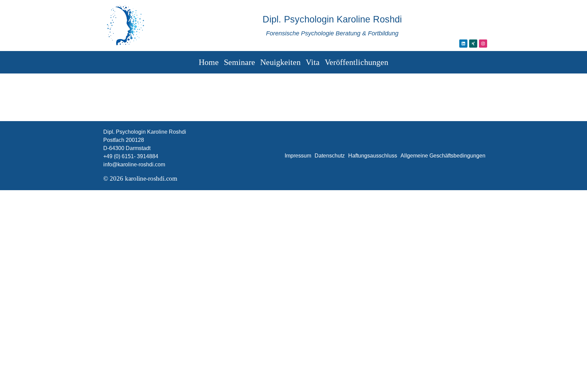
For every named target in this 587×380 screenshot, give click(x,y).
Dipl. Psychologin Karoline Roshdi (332, 19)
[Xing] (473, 43)
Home (209, 62)
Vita (313, 62)
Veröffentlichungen (356, 62)
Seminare (239, 62)
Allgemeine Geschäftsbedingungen (443, 156)
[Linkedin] (463, 43)
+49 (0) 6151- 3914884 (130, 156)
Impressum (298, 156)
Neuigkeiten (280, 62)
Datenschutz (330, 156)
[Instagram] (483, 43)
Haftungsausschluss (372, 156)
